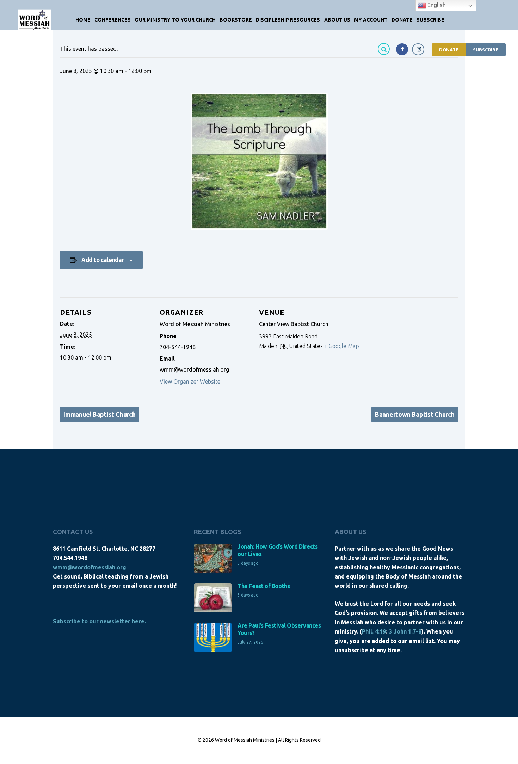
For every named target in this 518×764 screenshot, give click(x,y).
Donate (448, 49)
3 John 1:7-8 (405, 631)
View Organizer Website (190, 381)
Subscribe (485, 49)
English (436, 5)
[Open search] (385, 49)
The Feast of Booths (264, 586)
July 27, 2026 (250, 642)
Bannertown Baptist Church (415, 414)
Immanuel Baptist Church (99, 414)
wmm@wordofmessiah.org (89, 567)
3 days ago (248, 563)
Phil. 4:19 (374, 631)
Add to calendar (102, 260)
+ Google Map (341, 346)
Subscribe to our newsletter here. (99, 621)
